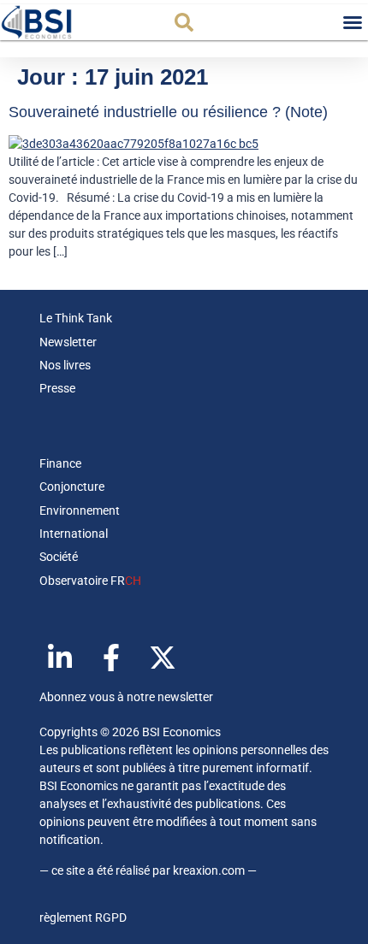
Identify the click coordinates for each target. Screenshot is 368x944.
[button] (184, 22)
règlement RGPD (83, 917)
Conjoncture (71, 486)
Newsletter (68, 342)
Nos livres (65, 365)
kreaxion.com (209, 870)
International (73, 533)
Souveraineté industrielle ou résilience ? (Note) (168, 112)
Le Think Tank (75, 318)
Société (58, 556)
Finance (60, 463)
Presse (57, 388)
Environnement (79, 510)
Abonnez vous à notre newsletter (126, 697)
